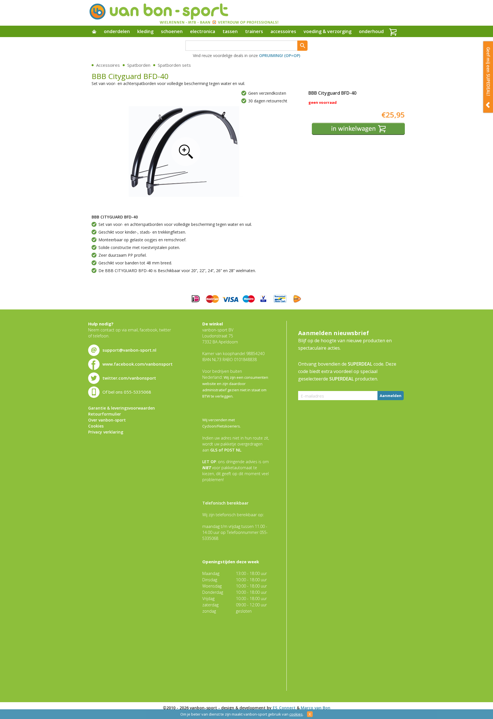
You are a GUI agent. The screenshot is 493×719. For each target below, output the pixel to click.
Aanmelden (390, 395)
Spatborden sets (174, 65)
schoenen (172, 31)
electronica (202, 31)
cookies (296, 714)
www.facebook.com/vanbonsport (137, 364)
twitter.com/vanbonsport (129, 378)
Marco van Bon (315, 707)
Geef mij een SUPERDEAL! (488, 77)
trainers (254, 31)
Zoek (302, 45)
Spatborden (138, 65)
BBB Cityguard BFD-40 (186, 151)
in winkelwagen (358, 129)
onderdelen (117, 31)
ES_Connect (284, 707)
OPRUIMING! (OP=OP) (279, 55)
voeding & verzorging (327, 31)
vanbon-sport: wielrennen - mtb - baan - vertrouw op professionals (183, 13)
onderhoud (371, 31)
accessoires (283, 31)
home (94, 32)
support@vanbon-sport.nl (129, 350)
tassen (230, 31)
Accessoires (108, 65)
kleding (145, 31)
